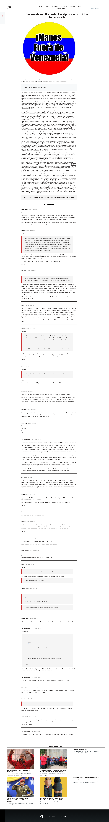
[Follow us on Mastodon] (2, 16)
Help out (53, 816)
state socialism (33, 197)
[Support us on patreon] (2, 18)
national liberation (59, 197)
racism (26, 197)
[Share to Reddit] (62, 86)
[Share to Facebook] (60, 86)
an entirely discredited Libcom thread (51, 94)
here (48, 125)
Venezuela (50, 197)
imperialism (42, 197)
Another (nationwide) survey (65, 113)
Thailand (73, 165)
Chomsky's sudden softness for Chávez (36, 98)
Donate (48, 816)
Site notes (71, 816)
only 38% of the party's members (54, 112)
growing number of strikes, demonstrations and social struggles (58, 187)
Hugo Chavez (70, 197)
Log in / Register (61, 8)
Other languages (62, 816)
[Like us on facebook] (2, 20)
